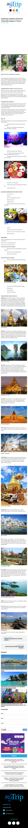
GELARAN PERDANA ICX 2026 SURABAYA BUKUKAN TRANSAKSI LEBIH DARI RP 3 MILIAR (14, 785)
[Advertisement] (14, 38)
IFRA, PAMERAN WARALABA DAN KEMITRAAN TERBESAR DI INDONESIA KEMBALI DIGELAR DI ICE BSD (14, 767)
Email (2, 718)
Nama (2, 713)
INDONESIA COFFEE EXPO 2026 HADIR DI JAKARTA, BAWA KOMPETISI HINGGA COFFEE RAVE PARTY (14, 761)
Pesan (2, 723)
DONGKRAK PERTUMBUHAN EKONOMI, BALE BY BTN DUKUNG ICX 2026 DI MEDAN (14, 773)
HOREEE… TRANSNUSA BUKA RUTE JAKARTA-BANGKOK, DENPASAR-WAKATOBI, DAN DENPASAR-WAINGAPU (14, 779)
